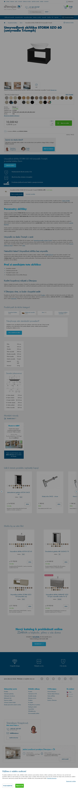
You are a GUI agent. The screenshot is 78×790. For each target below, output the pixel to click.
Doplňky (49, 17)
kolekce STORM (66, 200)
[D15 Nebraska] (28, 98)
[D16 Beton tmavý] (32, 98)
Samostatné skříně (19, 17)
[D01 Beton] (6, 98)
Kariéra (41, 1)
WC (52, 17)
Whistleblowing (31, 711)
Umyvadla (44, 17)
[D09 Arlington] (24, 98)
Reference (50, 698)
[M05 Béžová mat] (41, 102)
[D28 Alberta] (6, 102)
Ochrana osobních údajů (10, 702)
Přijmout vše (19, 785)
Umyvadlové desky (28, 17)
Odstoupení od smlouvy (9, 696)
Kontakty (46, 1)
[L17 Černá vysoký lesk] (32, 102)
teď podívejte (36, 637)
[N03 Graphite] (11, 102)
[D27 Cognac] (70, 98)
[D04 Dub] (11, 98)
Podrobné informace (51, 778)
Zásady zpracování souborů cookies (12, 704)
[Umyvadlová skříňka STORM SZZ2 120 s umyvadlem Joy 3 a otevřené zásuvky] (7, 85)
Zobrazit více (53, 90)
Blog (16, 1)
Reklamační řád (7, 698)
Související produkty (30, 194)
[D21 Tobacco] (45, 98)
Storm (21, 22)
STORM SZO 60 (49, 254)
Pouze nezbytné (7, 785)
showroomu (14, 298)
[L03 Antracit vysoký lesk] (24, 102)
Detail (27, 504)
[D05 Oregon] (15, 98)
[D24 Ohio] (58, 98)
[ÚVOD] (4, 1)
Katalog (20, 1)
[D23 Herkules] (53, 98)
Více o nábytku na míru (14, 332)
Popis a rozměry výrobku (17, 194)
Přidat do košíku (65, 123)
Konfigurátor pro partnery (34, 704)
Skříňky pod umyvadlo (9, 17)
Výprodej (56, 17)
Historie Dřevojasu (52, 691)
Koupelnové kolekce (69, 17)
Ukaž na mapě (65, 759)
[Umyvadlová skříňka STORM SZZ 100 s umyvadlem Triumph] (17, 85)
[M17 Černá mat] (45, 102)
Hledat (46, 11)
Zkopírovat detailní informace (11, 115)
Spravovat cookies (71, 781)
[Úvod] (4, 22)
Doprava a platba (27, 1)
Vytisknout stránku (69, 22)
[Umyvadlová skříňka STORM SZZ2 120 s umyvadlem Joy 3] (27, 85)
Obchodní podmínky (9, 693)
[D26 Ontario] (66, 98)
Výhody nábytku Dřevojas (53, 693)
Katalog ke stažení (32, 707)
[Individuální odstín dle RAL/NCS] (49, 102)
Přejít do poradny (48, 148)
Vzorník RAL (31, 709)
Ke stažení (30, 702)
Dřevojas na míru (32, 698)
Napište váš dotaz (13, 737)
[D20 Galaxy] (41, 98)
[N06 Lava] (15, 102)
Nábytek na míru (35, 1)
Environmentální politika (33, 713)
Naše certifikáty (51, 696)
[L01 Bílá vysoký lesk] (19, 102)
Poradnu (43, 295)
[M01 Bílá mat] (36, 102)
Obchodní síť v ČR (32, 693)
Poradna (12, 1)
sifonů (23, 245)
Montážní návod (11, 418)
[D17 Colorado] (36, 98)
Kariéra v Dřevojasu (52, 700)
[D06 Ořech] (19, 98)
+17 (23, 487)
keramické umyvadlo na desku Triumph (43, 240)
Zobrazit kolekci (10, 165)
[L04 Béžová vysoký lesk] (28, 102)
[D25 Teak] (62, 98)
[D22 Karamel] (49, 98)
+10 (25, 546)
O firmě (7, 1)
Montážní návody (32, 696)
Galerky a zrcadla (37, 17)
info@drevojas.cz (14, 733)
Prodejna (30, 700)
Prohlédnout (38, 644)
